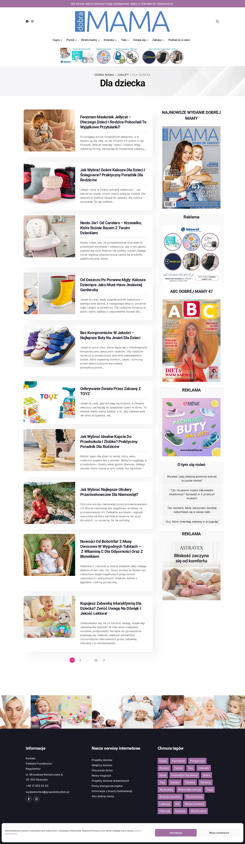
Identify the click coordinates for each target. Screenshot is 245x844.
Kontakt (30, 758)
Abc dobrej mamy (103, 796)
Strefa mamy (89, 40)
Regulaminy (33, 768)
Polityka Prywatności (39, 763)
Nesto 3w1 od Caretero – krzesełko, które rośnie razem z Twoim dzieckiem (111, 228)
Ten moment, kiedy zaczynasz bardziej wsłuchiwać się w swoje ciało (191, 510)
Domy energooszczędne (107, 786)
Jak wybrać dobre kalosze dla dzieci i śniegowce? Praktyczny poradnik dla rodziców (112, 175)
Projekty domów (102, 760)
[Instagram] (32, 21)
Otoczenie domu (102, 770)
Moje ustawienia (219, 832)
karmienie (178, 761)
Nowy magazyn (101, 775)
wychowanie (194, 796)
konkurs (180, 811)
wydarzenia (198, 811)
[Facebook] (27, 21)
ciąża (163, 761)
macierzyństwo (194, 804)
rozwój (164, 768)
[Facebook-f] (29, 799)
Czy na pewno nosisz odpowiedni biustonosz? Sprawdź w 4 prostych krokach (192, 494)
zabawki (203, 768)
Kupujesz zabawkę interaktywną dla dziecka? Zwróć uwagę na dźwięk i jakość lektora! (110, 608)
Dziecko (109, 40)
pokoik (178, 768)
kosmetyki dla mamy (184, 775)
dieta (163, 775)
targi (209, 789)
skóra (206, 775)
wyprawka (166, 789)
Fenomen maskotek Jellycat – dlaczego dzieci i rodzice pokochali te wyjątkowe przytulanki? (113, 122)
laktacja (165, 804)
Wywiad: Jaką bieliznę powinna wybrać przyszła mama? (192, 478)
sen (190, 768)
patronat (165, 811)
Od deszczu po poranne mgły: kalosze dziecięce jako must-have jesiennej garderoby (113, 284)
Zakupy (157, 40)
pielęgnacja (197, 761)
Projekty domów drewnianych (110, 780)
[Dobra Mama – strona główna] (122, 21)
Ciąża (56, 40)
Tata (123, 40)
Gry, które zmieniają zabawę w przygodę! (192, 521)
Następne (104, 660)
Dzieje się (139, 40)
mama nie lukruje (189, 789)
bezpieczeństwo (170, 796)
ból (177, 804)
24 (96, 660)
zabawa (190, 782)
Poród (70, 40)
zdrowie (205, 782)
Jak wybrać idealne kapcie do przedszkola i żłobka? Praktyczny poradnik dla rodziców (108, 441)
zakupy (175, 782)
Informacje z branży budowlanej (112, 791)
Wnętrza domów (102, 765)
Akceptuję (176, 832)
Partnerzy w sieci (179, 40)
